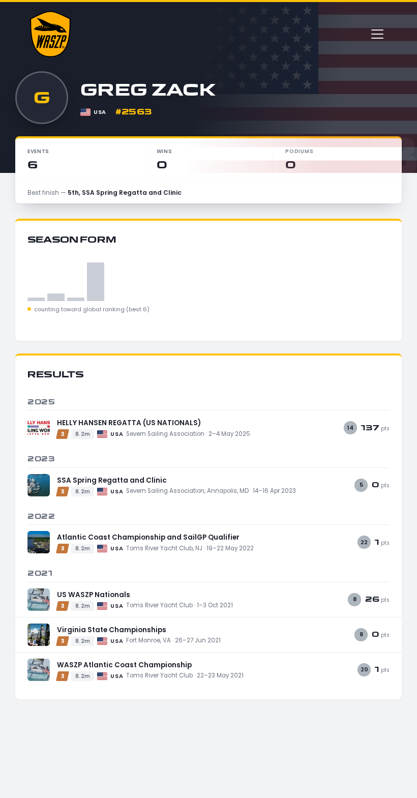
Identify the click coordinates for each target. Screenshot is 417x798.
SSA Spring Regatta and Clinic (112, 480)
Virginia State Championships (111, 630)
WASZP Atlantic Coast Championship (124, 665)
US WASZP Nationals (93, 595)
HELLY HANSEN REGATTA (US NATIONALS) (129, 423)
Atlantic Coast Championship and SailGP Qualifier (148, 537)
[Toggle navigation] (377, 34)
